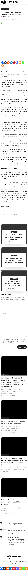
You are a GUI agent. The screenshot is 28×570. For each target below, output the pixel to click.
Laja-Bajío (22, 561)
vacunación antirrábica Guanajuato (9, 214)
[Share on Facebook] (2, 211)
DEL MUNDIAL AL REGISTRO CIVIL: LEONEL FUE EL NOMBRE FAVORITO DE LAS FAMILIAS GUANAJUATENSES (14, 284)
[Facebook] (2, 62)
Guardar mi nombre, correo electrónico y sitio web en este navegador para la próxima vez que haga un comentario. (15, 341)
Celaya (16, 561)
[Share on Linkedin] (16, 211)
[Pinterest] (14, 62)
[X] (5, 62)
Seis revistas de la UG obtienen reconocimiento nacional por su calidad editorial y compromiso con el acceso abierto (14, 260)
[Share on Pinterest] (12, 211)
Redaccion (10, 241)
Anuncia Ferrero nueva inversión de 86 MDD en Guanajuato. (13, 423)
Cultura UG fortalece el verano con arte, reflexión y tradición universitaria (14, 502)
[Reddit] (8, 62)
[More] (2, 65)
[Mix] (20, 62)
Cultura (14, 232)
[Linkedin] (11, 62)
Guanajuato (5, 9)
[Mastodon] (17, 62)
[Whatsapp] (23, 62)
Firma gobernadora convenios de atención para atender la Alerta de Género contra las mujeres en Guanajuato (14, 462)
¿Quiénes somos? (7, 561)
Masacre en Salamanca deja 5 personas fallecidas (15, 524)
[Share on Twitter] (7, 211)
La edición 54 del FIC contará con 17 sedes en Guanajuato (14, 237)
